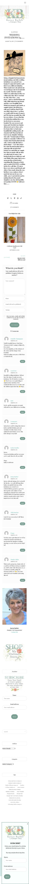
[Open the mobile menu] (25, 3)
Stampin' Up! (19, 793)
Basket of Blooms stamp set (12, 785)
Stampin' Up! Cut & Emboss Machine (15, 795)
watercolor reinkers (14, 802)
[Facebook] (8, 198)
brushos (22, 785)
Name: (14, 695)
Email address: (14, 704)
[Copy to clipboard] (21, 198)
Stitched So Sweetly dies (14, 798)
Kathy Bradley (15, 448)
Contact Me (14, 632)
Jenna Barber (14, 477)
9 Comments (19, 41)
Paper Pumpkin (20, 791)
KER (12, 401)
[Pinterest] (14, 198)
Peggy (12, 533)
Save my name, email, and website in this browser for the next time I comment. (16, 317)
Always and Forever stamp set (15, 781)
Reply (22, 361)
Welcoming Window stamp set (15, 804)
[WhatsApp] (17, 198)
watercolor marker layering (15, 800)
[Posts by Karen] (11, 203)
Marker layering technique (15, 789)
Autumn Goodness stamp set (14, 783)
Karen (16, 203)
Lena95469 (14, 421)
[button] (6, 234)
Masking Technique (10, 791)
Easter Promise (21, 787)
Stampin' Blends (10, 793)
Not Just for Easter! (14, 246)
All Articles (14, 32)
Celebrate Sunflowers (10, 787)
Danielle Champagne (17, 339)
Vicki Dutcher (15, 512)
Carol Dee (13, 371)
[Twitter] (11, 198)
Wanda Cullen (15, 559)
